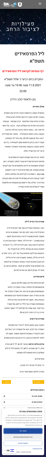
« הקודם (38, 382)
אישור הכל (23, 431)
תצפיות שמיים (37, 402)
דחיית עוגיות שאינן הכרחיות (23, 437)
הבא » (6, 382)
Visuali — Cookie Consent (23, 452)
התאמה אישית (23, 443)
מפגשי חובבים (37, 396)
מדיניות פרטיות (37, 448)
